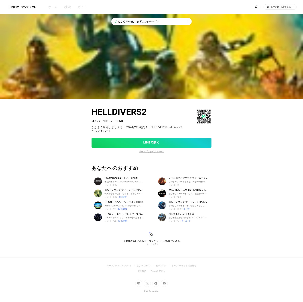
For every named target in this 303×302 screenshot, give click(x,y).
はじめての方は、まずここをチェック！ (139, 21)
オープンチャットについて (122, 265)
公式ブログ (163, 265)
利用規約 (144, 271)
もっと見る (151, 244)
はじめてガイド (146, 265)
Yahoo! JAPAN (158, 271)
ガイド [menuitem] (82, 7)
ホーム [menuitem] (53, 7)
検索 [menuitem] (67, 7)
